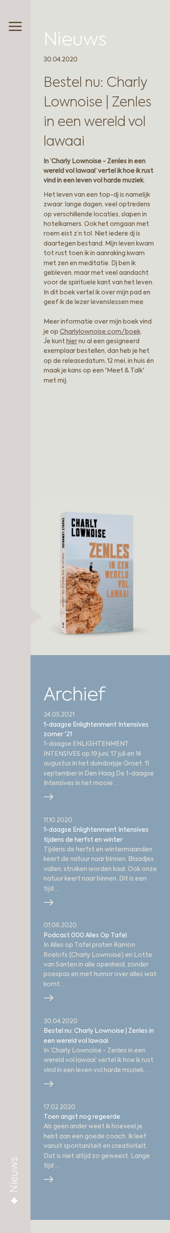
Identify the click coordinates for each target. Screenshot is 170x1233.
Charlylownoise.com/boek (100, 332)
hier (71, 341)
